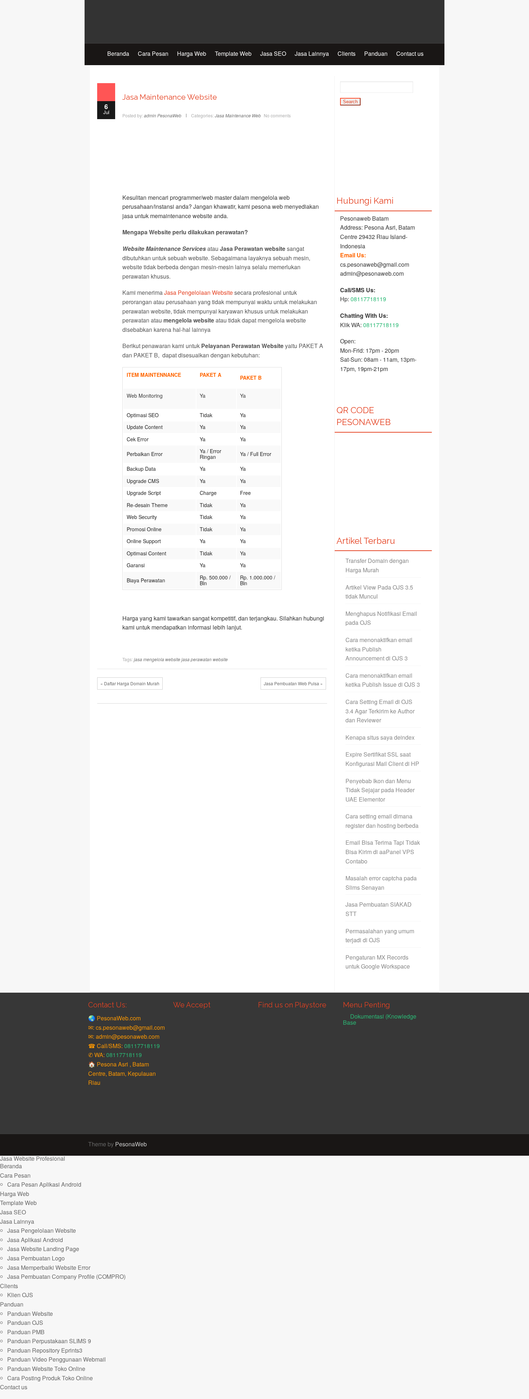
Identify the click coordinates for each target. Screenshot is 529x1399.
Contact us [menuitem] (13, 1387)
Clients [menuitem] (9, 1286)
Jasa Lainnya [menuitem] (17, 1221)
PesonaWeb (131, 1144)
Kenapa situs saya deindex (380, 737)
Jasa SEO (273, 53)
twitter (406, 1144)
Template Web (233, 53)
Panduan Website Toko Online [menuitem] (46, 1368)
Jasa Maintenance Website (169, 96)
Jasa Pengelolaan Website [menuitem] (41, 1230)
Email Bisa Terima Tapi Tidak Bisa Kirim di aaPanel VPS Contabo (382, 851)
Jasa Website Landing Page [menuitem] (43, 1249)
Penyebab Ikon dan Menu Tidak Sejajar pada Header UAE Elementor (380, 790)
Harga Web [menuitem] (14, 1194)
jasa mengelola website (157, 659)
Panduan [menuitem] (11, 1304)
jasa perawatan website (204, 659)
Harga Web (191, 53)
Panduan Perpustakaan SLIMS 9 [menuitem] (49, 1341)
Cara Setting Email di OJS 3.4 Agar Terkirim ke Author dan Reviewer (380, 711)
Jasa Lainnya (312, 53)
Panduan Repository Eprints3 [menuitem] (44, 1350)
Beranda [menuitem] (11, 1166)
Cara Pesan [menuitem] (15, 1175)
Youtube (428, 1144)
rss (439, 1144)
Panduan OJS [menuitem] (25, 1322)
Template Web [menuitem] (18, 1203)
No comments (277, 115)
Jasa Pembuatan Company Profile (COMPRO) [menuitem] (66, 1276)
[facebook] (395, 1144)
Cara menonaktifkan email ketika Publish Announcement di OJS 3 (378, 649)
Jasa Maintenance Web (238, 115)
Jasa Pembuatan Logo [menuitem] (36, 1258)
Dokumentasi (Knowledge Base (379, 1019)
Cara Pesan (153, 53)
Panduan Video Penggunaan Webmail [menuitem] (56, 1359)
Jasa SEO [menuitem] (13, 1212)
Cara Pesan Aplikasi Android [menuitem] (44, 1184)
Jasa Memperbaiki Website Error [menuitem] (48, 1267)
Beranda (118, 53)
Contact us (410, 53)
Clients (347, 53)
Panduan (376, 53)
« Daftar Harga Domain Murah (129, 683)
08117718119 (368, 299)
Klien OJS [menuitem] (20, 1295)
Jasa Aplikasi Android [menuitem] (35, 1240)
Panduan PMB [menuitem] (26, 1332)
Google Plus (417, 1144)
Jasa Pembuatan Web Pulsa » (293, 683)
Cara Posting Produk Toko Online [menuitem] (50, 1378)
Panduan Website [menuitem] (30, 1313)
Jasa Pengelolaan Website (198, 292)
